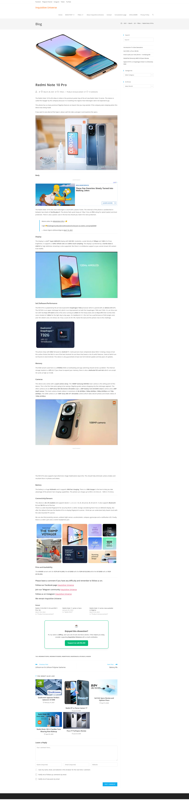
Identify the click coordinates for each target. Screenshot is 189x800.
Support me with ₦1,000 (76, 643)
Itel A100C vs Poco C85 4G (130, 51)
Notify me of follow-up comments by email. (52, 775)
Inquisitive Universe (46, 7)
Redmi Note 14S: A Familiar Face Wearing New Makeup (49, 730)
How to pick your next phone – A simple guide (136, 54)
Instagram (56, 2)
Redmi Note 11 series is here (72, 608)
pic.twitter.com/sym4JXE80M (87, 226)
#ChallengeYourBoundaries (55, 226)
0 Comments (93, 92)
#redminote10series (55, 656)
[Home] (121, 23)
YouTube (68, 2)
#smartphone (66, 656)
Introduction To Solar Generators (133, 47)
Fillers (62, 92)
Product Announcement (75, 92)
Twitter (63, 2)
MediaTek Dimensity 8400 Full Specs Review (136, 58)
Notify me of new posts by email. (49, 779)
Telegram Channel (47, 2)
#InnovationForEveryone (71, 226)
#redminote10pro (44, 656)
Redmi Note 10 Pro (148, 23)
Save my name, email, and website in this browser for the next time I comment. (64, 770)
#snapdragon (74, 656)
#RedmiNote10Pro (58, 221)
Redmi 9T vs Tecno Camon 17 (76, 708)
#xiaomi (88, 656)
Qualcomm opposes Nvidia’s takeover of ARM (48, 698)
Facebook (38, 2)
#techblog (82, 656)
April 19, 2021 (68, 230)
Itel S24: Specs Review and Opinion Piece (104, 699)
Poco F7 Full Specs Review (76, 731)
